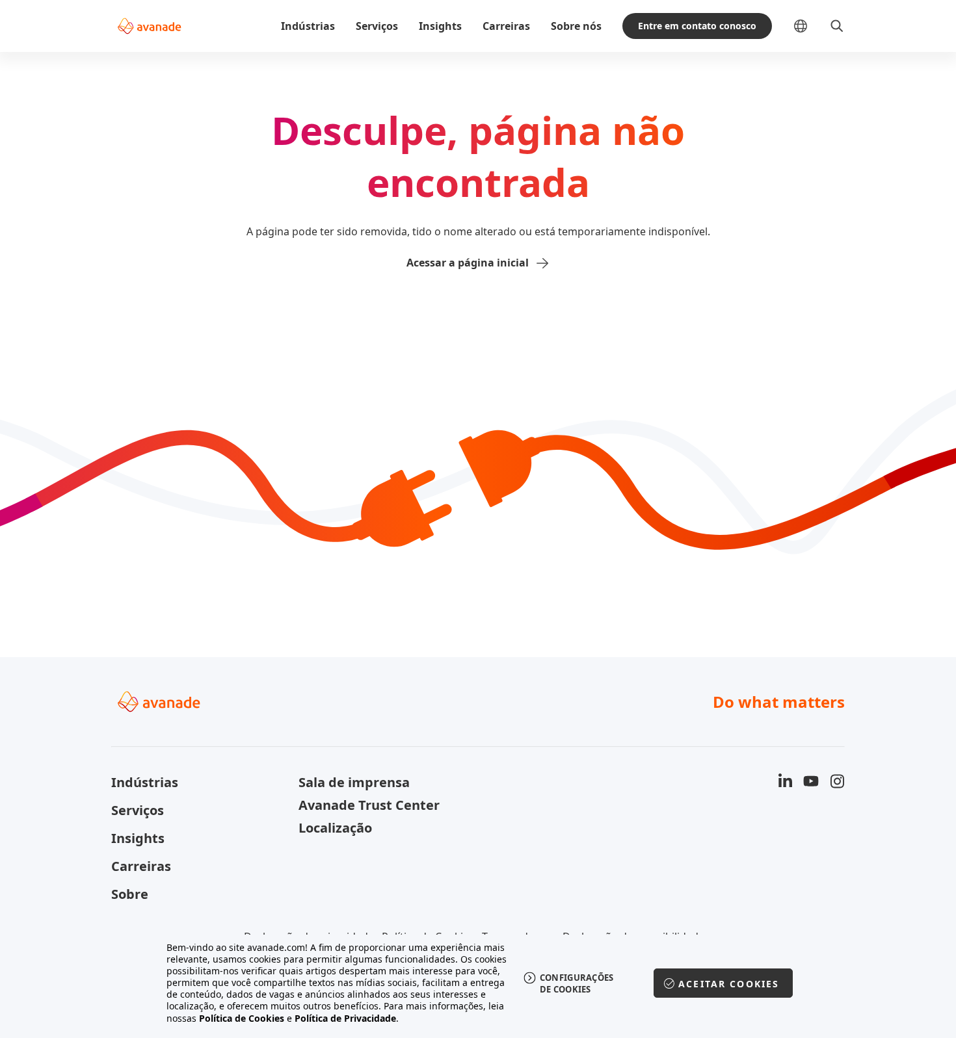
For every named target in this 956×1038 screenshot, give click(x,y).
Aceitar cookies (728, 984)
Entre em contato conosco (697, 25)
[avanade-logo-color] (149, 26)
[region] (478, 983)
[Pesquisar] (837, 26)
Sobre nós (576, 26)
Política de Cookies (241, 1018)
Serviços (377, 26)
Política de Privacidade (345, 1018)
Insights (440, 26)
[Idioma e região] (811, 26)
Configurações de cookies (577, 983)
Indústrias (308, 26)
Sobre (129, 894)
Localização (335, 828)
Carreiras (506, 26)
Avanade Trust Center (369, 805)
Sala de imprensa (354, 782)
